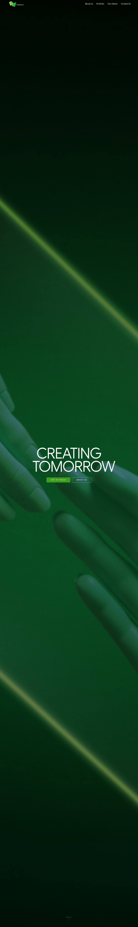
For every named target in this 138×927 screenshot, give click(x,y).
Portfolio (100, 4)
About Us (89, 4)
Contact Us (126, 4)
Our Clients (112, 4)
